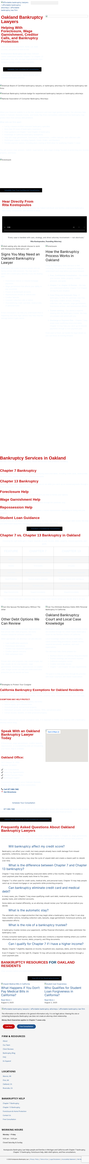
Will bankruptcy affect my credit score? (36, 846)
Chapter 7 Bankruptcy (11, 1103)
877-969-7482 (9, 809)
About (5, 1041)
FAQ (4, 1057)
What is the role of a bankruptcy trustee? (37, 925)
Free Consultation (9, 1119)
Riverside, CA (8, 1088)
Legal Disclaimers (55, 1159)
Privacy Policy (34, 1159)
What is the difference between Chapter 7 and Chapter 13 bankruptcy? (44, 867)
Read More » (6, 1000)
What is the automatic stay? (28, 910)
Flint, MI (6, 1080)
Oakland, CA (7, 1084)
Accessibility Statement (68, 1159)
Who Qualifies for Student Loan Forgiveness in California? (62, 991)
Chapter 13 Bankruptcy (11, 1107)
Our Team (6, 1045)
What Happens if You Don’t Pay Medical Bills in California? (20, 991)
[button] (44, 3)
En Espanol (7, 1061)
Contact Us (7, 1115)
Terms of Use (44, 1159)
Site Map (79, 1159)
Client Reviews (8, 1049)
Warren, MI (7, 1076)
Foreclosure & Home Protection (14, 1111)
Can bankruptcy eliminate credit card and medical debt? (41, 889)
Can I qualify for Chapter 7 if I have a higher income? (45, 944)
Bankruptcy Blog (9, 1053)
